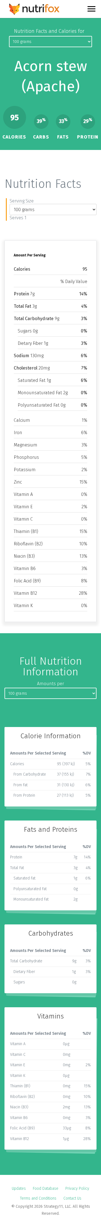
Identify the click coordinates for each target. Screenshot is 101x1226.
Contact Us (72, 1198)
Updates (19, 1188)
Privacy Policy (77, 1188)
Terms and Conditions (38, 1198)
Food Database (45, 1188)
